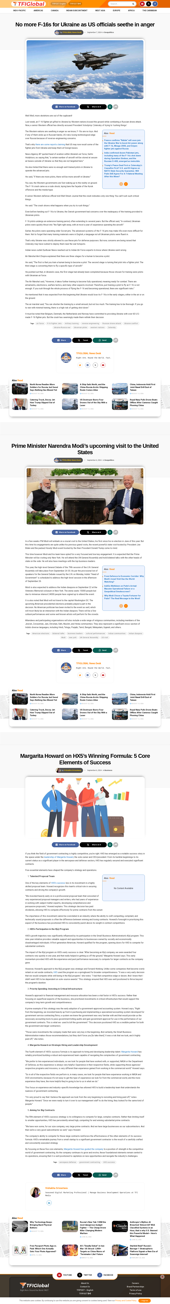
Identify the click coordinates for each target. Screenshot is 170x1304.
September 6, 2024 (94, 460)
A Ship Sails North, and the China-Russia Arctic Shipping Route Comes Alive (94, 387)
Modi (63, 637)
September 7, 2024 (94, 32)
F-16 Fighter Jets (54, 323)
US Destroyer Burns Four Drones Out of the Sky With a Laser (93, 403)
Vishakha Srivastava (72, 770)
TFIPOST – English (85, 1290)
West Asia (100, 10)
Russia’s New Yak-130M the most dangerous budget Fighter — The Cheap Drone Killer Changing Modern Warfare (93, 1228)
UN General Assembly (89, 637)
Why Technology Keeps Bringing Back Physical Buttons (41, 1225)
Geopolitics (109, 32)
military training (72, 323)
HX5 (55, 972)
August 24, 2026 (37, 393)
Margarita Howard (129, 1052)
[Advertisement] (85, 428)
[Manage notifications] (162, 1277)
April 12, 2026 (36, 1255)
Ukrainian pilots (80, 327)
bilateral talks (58, 633)
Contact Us (85, 1287)
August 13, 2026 (137, 393)
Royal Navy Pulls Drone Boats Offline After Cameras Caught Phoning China (144, 403)
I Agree (144, 1301)
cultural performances (95, 633)
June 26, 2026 (86, 1237)
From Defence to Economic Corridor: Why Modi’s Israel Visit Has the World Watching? (124, 579)
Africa (131, 10)
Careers (135, 1283)
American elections (40, 633)
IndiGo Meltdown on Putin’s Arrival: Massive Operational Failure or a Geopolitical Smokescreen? (120, 589)
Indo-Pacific (19, 10)
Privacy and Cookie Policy (125, 1300)
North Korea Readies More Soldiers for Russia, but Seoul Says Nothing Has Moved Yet (44, 387)
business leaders (75, 633)
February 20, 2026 (138, 1258)
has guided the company (91, 1149)
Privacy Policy (135, 1294)
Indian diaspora (135, 633)
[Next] (126, 184)
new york (72, 637)
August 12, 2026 (37, 409)
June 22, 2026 (136, 1240)
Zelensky (112, 327)
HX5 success (109, 1162)
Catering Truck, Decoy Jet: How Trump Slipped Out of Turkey (42, 403)
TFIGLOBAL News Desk (72, 32)
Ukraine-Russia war (62, 327)
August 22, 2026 (87, 393)
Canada (54, 10)
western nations (98, 327)
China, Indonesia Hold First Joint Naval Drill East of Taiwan (142, 387)
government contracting (89, 1162)
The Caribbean (149, 10)
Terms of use (135, 1290)
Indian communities (117, 633)
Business (108, 770)
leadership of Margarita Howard (58, 857)
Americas (38, 10)
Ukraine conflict (131, 323)
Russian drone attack (112, 323)
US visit (105, 637)
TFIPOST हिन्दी (75, 4)
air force (40, 323)
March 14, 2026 (87, 1258)
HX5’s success (58, 883)
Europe (116, 10)
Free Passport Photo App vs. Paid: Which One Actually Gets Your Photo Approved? (43, 1249)
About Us (85, 1283)
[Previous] (121, 184)
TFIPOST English (59, 4)
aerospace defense (68, 1162)
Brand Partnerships (135, 1287)
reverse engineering (90, 323)
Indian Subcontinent (77, 10)
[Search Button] (134, 4)
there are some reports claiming (50, 144)
